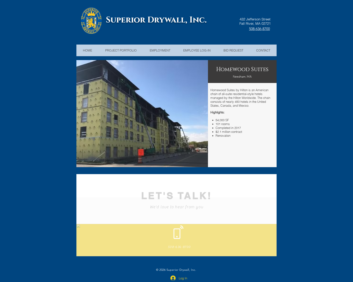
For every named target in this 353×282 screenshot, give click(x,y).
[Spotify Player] (302, 269)
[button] (142, 113)
